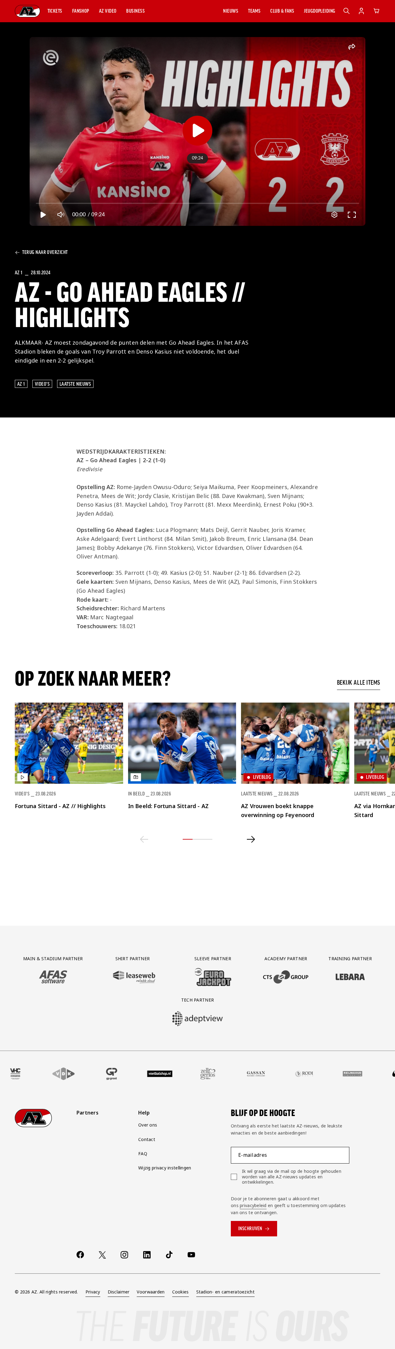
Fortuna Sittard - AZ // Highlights (60, 806)
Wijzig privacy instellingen (164, 1168)
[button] (55, 11)
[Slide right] (251, 839)
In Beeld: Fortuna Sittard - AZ (168, 806)
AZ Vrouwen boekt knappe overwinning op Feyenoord (277, 810)
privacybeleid (253, 1205)
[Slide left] (144, 839)
